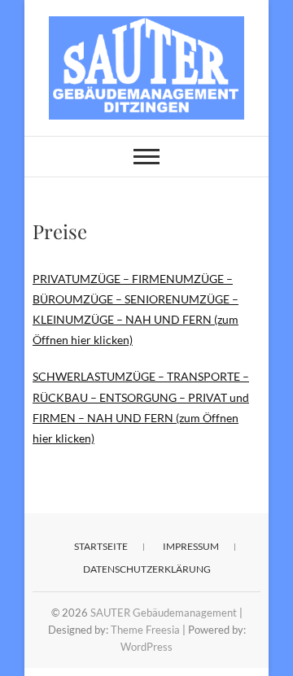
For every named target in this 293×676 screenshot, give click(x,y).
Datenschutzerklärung (147, 569)
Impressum (191, 546)
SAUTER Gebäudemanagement (163, 612)
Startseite (101, 546)
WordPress (146, 646)
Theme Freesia (145, 629)
